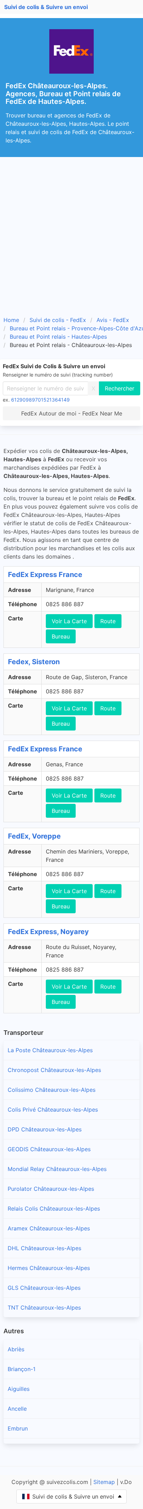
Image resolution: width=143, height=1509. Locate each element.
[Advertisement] (71, 232)
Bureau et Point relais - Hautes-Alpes (58, 336)
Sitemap (104, 1481)
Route (108, 621)
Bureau (61, 636)
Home (11, 319)
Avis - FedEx (112, 319)
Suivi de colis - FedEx (58, 319)
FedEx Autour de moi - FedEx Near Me (71, 413)
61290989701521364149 (40, 400)
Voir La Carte (69, 621)
